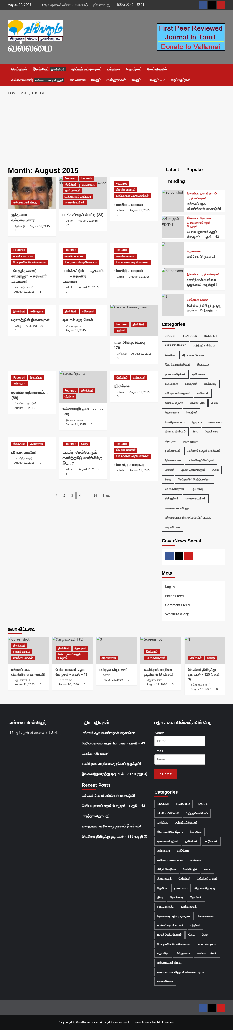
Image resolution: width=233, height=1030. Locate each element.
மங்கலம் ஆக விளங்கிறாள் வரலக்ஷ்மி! (108, 733)
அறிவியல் (170, 355)
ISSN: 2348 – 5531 (130, 5)
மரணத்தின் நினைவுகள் (30, 320)
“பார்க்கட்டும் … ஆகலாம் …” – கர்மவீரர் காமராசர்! (83, 276)
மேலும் (96, 80)
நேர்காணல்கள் (173, 460)
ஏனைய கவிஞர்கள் (175, 374)
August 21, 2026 (24, 684)
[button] (222, 75)
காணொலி (78, 80)
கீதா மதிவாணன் (24, 287)
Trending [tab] (174, 181)
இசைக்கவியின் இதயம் (177, 364)
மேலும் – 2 (157, 80)
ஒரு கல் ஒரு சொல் (78, 320)
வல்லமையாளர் (37, 80)
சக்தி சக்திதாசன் (200, 684)
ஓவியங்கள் (198, 374)
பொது (84, 443)
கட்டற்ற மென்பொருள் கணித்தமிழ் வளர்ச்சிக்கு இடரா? (82, 457)
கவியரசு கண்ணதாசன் (177, 393)
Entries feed (174, 596)
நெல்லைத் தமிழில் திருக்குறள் (203, 450)
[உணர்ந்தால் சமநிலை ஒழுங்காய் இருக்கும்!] (172, 271)
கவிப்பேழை (210, 383)
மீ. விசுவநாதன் (74, 326)
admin (121, 210)
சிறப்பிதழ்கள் (180, 80)
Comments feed (177, 605)
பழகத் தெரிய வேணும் (193, 469)
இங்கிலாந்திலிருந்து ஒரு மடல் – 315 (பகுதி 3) (204, 674)
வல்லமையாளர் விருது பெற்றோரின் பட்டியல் (188, 517)
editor (69, 220)
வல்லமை (30, 47)
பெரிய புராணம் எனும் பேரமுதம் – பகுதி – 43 (113, 743)
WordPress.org (177, 614)
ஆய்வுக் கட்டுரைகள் (86, 69)
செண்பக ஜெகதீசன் (26, 403)
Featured (70, 178)
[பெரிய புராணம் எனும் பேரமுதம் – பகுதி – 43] (173, 222)
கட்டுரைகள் (88, 184)
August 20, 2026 (68, 684)
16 (95, 495)
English (170, 336)
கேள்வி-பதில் (157, 69)
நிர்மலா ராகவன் (74, 420)
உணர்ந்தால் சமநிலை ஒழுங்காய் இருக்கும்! (111, 764)
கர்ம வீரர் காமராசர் (129, 465)
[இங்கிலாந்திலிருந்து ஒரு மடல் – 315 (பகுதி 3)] (164, 296)
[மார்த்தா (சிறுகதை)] (164, 245)
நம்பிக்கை (122, 386)
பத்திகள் (113, 69)
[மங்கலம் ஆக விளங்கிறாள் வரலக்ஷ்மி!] (172, 192)
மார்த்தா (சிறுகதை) (201, 256)
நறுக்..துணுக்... (191, 441)
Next (106, 495)
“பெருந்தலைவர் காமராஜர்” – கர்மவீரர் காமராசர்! (29, 276)
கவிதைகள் (36, 311)
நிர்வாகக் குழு (102, 5)
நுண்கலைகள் (72, 190)
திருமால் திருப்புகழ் (175, 431)
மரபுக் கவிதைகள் (197, 198)
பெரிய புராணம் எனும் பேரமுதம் (198, 224)
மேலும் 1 (138, 80)
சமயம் (214, 403)
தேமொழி (20, 226)
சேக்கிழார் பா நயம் (175, 422)
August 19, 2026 (113, 679)
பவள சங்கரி (65, 680)
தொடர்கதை (211, 431)
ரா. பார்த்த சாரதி (23, 458)
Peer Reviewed (175, 345)
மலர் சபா (122, 353)
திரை (195, 431)
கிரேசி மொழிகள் (174, 403)
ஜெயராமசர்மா (22, 680)
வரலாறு (204, 299)
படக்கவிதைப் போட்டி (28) (83, 215)
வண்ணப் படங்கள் (75, 202)
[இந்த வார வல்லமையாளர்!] (32, 193)
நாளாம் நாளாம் (208, 193)
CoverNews (141, 1022)
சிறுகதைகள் (194, 251)
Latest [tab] (171, 169)
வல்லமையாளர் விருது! (25, 202)
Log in (170, 587)
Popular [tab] (194, 169)
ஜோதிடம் (197, 422)
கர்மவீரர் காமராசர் (125, 189)
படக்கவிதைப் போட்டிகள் (78, 196)
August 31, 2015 (40, 226)
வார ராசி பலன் (172, 527)
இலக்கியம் (49, 69)
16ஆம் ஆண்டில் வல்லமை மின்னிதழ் (64, 5)
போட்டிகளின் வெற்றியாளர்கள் (132, 195)
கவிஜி (18, 326)
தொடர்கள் (134, 69)
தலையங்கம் (215, 422)
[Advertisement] (116, 132)
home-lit (86, 178)
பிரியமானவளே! (24, 452)
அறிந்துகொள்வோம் (204, 345)
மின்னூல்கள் (116, 80)
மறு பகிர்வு (197, 489)
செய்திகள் (19, 69)
